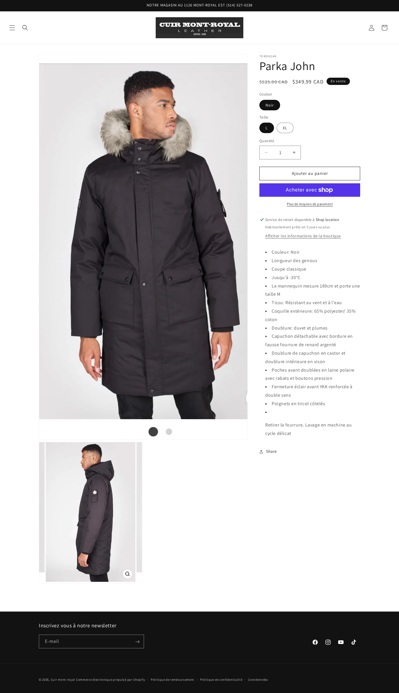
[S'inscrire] (137, 642)
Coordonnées (258, 679)
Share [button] (271, 451)
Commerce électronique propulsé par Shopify (110, 680)
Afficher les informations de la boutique (303, 235)
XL (285, 127)
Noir (270, 105)
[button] (12, 27)
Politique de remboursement (172, 679)
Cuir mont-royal (63, 680)
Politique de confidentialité (221, 679)
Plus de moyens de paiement (310, 204)
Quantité (266, 140)
